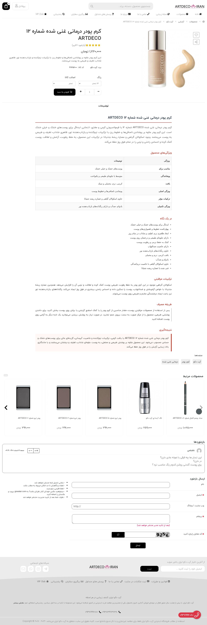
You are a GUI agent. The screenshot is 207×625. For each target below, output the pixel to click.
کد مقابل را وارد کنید (193, 534)
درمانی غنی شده (170, 362)
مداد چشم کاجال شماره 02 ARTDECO (187, 418)
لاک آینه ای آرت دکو (154, 418)
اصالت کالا (70, 77)
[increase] (80, 91)
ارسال (138, 545)
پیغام (199, 516)
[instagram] (38, 569)
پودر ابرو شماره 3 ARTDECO (69, 418)
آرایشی (181, 21)
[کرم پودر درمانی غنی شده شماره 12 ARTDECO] (103, 567)
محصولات (181, 14)
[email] (23, 569)
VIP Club (40, 14)
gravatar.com (20, 491)
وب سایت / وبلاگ (195, 505)
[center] (92, 6)
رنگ (99, 77)
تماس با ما (142, 14)
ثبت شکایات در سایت (136, 581)
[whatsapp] (31, 569)
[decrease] (98, 91)
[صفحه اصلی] (203, 21)
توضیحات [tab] (103, 106)
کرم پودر (186, 362)
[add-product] (159, 399)
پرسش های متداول (103, 14)
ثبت (149, 569)
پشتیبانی (57, 14)
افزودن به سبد (63, 92)
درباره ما (124, 14)
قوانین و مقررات (159, 581)
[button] (201, 407)
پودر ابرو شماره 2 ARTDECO (29, 418)
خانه (197, 14)
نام (202, 484)
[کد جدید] (118, 535)
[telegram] (45, 569)
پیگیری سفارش (78, 14)
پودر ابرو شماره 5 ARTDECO (110, 418)
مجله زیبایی (162, 14)
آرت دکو (169, 21)
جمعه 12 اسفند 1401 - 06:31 (14, 450)
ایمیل (199, 495)
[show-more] (199, 399)
